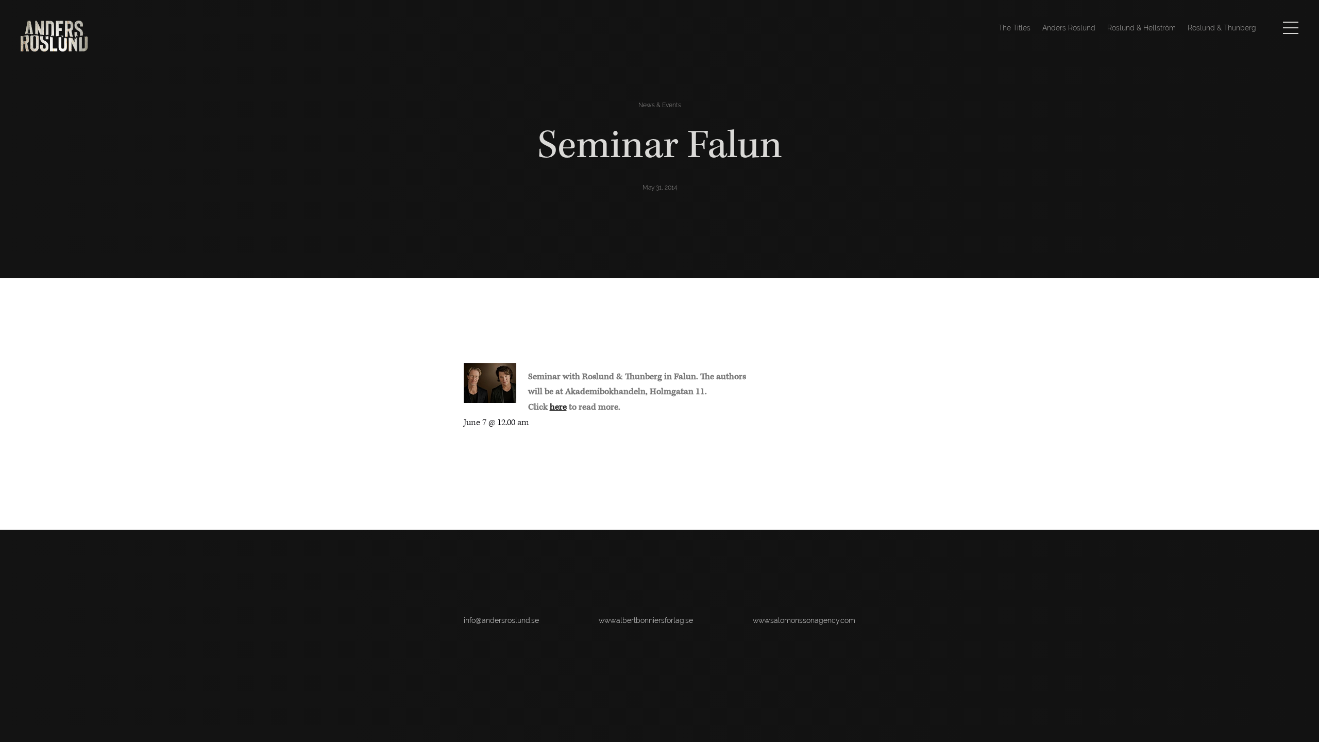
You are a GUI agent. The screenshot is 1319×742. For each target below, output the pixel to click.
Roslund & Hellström (1141, 28)
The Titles (1014, 28)
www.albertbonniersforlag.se (646, 620)
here (558, 407)
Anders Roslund (1068, 28)
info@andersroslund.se (501, 620)
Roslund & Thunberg (1222, 28)
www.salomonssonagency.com (804, 620)
